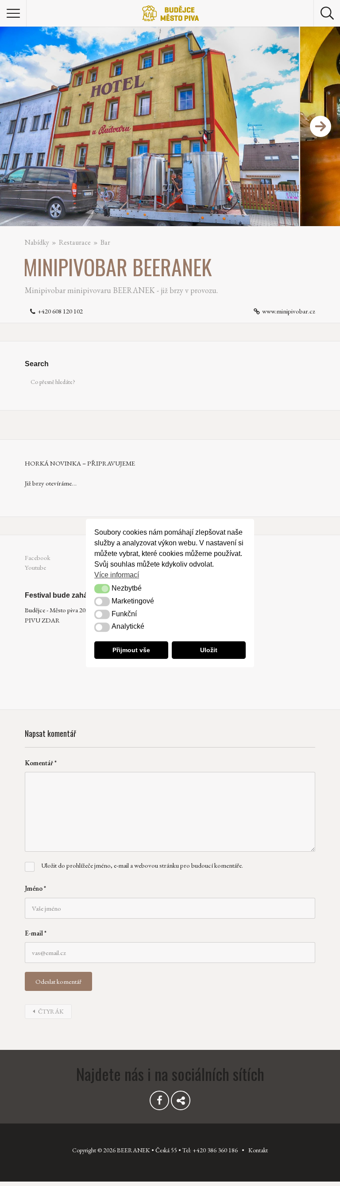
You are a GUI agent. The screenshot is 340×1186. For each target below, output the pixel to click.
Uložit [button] (208, 650)
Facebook (37, 557)
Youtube (35, 567)
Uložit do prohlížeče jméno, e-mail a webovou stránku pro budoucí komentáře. (142, 865)
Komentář (41, 763)
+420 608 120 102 (60, 311)
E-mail (35, 933)
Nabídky (37, 242)
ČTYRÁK (51, 1011)
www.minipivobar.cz (288, 311)
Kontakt (258, 1150)
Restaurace (75, 242)
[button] (101, 589)
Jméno (35, 888)
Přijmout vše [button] (131, 650)
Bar (105, 242)
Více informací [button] (116, 575)
